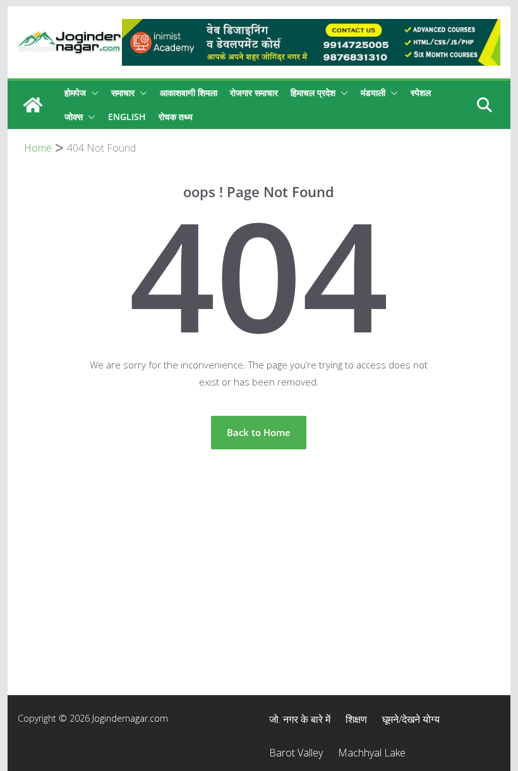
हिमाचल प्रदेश (313, 93)
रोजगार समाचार (254, 93)
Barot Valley (296, 753)
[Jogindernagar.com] (33, 105)
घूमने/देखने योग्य (411, 719)
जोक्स (73, 117)
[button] (92, 93)
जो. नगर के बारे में (299, 719)
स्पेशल (421, 93)
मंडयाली (373, 93)
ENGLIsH (127, 117)
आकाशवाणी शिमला (188, 93)
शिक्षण (356, 719)
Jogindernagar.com (130, 718)
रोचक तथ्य (176, 117)
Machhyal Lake (372, 753)
